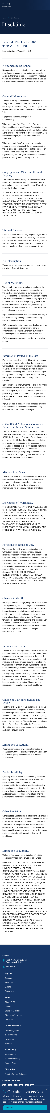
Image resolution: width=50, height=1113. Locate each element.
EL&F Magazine (12, 1030)
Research (9, 983)
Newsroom (9, 1039)
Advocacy (9, 978)
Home (4, 18)
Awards (8, 1006)
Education (9, 991)
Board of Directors (12, 1011)
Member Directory (12, 1059)
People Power (11, 1063)
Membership (10, 1054)
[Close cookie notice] (47, 1089)
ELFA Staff (9, 1019)
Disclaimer (15, 18)
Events (8, 987)
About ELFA (10, 1002)
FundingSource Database (16, 1074)
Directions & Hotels (13, 1015)
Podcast (8, 1043)
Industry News (11, 1035)
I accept (9, 1108)
